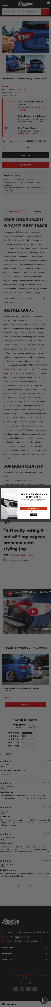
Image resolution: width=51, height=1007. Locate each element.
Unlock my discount (33, 508)
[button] (44, 1000)
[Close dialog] (48, 490)
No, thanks (33, 514)
